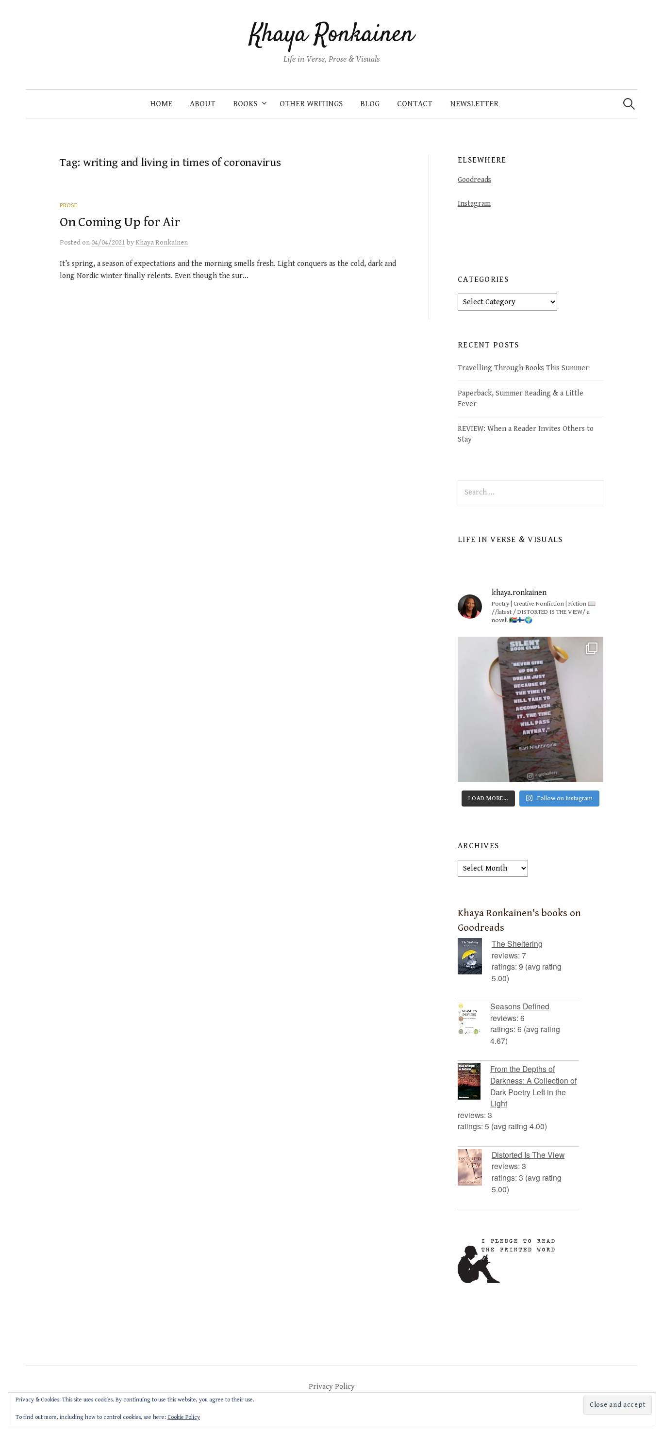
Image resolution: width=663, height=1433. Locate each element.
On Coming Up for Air (120, 222)
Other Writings (311, 104)
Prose (68, 205)
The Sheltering (517, 943)
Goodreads (474, 179)
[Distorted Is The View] (475, 1167)
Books (245, 104)
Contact (414, 104)
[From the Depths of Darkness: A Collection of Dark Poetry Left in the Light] (474, 1081)
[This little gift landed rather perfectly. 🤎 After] (530, 709)
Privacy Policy (332, 1386)
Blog (370, 104)
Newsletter (474, 104)
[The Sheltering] (475, 956)
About (202, 104)
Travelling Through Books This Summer (523, 367)
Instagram (474, 203)
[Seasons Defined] (474, 1019)
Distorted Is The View (528, 1154)
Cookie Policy (183, 1417)
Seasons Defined (519, 1006)
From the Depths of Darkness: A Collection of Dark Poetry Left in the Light (533, 1085)
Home (161, 104)
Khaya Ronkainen (331, 34)
